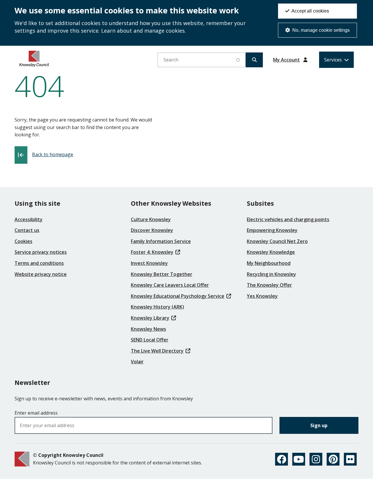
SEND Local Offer (149, 340)
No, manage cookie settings (320, 30)
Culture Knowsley (151, 219)
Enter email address (36, 413)
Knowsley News (148, 329)
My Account (286, 60)
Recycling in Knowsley (271, 274)
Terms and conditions (39, 263)
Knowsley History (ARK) (157, 307)
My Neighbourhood (269, 263)
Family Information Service (161, 241)
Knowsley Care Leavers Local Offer (170, 285)
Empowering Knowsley (272, 230)
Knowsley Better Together (161, 274)
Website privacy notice (41, 274)
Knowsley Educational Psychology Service (177, 296)
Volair (137, 361)
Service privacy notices (41, 252)
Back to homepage (52, 154)
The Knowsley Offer (269, 285)
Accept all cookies (310, 10)
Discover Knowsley (152, 230)
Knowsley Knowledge (271, 252)
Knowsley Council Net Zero (277, 241)
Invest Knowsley (149, 263)
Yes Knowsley (262, 296)
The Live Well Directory (157, 351)
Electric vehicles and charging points (288, 219)
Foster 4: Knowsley (152, 252)
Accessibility (29, 219)
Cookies (23, 241)
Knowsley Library (150, 318)
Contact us (27, 230)
